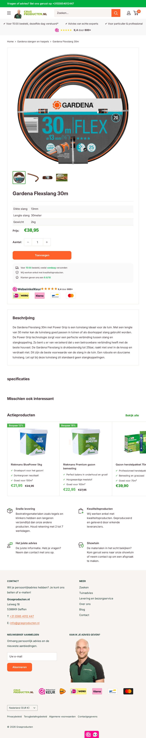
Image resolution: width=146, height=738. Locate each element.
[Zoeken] (115, 13)
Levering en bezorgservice (96, 598)
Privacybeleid (14, 716)
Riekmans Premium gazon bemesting (79, 466)
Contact (84, 615)
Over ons (85, 604)
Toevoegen (42, 255)
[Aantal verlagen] (28, 242)
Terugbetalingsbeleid (35, 716)
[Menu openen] (9, 13)
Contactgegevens (87, 716)
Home (10, 41)
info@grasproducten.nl (25, 623)
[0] (136, 13)
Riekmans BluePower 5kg (26, 464)
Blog (82, 609)
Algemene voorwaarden (62, 716)
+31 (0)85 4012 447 (22, 616)
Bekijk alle (133, 415)
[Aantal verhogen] (47, 242)
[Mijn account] (129, 13)
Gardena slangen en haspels (33, 41)
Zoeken (84, 587)
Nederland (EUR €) (19, 708)
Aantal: (17, 242)
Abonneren (19, 667)
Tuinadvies (86, 593)
